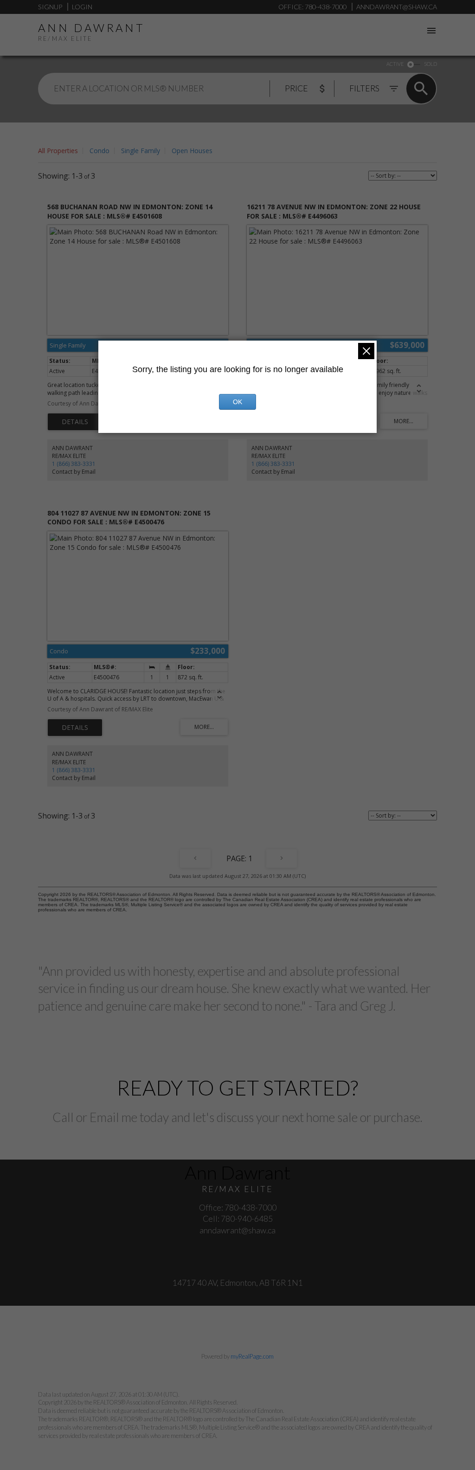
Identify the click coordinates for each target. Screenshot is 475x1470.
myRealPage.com (252, 1356)
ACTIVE (395, 64)
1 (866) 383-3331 (74, 464)
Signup (50, 7)
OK (237, 402)
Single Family (140, 150)
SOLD (430, 64)
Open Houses (192, 150)
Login (82, 7)
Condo (99, 150)
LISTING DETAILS (75, 421)
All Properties (58, 150)
